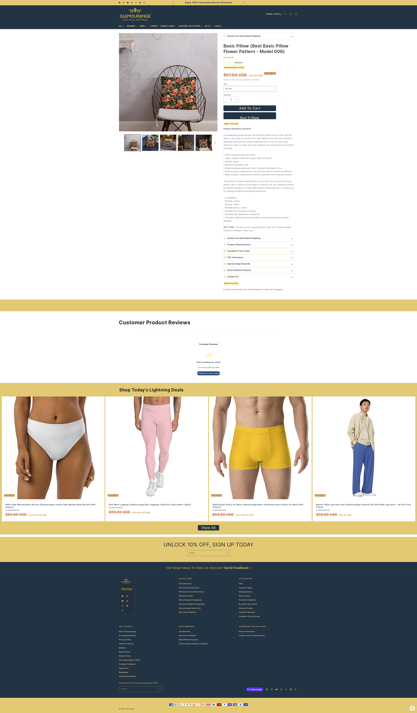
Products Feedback (247, 600)
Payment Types (245, 588)
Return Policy (245, 596)
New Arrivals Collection (189, 588)
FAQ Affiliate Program (188, 640)
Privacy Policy (125, 640)
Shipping (239, 80)
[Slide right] (215, 142)
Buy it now (249, 117)
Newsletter (123, 672)
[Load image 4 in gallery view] (186, 143)
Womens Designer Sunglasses (192, 604)
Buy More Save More (248, 604)
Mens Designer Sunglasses (190, 600)
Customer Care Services (249, 616)
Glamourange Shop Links (190, 608)
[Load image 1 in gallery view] (132, 143)
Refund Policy (125, 656)
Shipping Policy (245, 592)
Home (126, 589)
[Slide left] (121, 142)
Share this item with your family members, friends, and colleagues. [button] (254, 289)
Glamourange (129, 709)
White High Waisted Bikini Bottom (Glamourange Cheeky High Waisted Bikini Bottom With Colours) (50, 506)
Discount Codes (245, 608)
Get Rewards (184, 631)
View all (208, 528)
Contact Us (124, 668)
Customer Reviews (247, 612)
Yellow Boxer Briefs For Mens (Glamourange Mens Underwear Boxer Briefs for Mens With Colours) (257, 506)
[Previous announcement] (173, 2)
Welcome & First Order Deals (191, 592)
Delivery (122, 648)
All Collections (185, 584)
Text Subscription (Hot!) (129, 660)
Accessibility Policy (127, 636)
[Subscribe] (227, 553)
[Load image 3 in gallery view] (168, 143)
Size (225, 84)
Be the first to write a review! (208, 373)
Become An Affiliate (187, 636)
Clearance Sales (186, 596)
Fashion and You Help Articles (252, 636)
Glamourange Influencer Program (193, 644)
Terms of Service (126, 644)
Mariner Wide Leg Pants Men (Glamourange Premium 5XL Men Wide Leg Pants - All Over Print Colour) (363, 506)
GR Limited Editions (187, 612)
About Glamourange (127, 631)
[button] (121, 26)
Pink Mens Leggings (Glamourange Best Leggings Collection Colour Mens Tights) (150, 505)
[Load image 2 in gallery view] (150, 143)
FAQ (240, 584)
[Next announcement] (243, 2)
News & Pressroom (247, 631)
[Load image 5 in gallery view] (203, 143)
